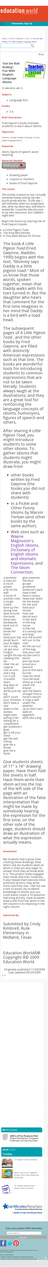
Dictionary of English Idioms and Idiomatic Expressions (24, 556)
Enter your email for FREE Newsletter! (24, 1228)
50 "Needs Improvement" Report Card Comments (24, 1186)
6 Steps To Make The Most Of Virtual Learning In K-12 (19, 1259)
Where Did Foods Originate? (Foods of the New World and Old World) (26, 1175)
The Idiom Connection (22, 570)
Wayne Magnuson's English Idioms (24, 540)
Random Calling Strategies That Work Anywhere (17, 1257)
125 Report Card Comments (25, 1159)
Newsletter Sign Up (22, 23)
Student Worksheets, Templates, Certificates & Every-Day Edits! (24, 1138)
